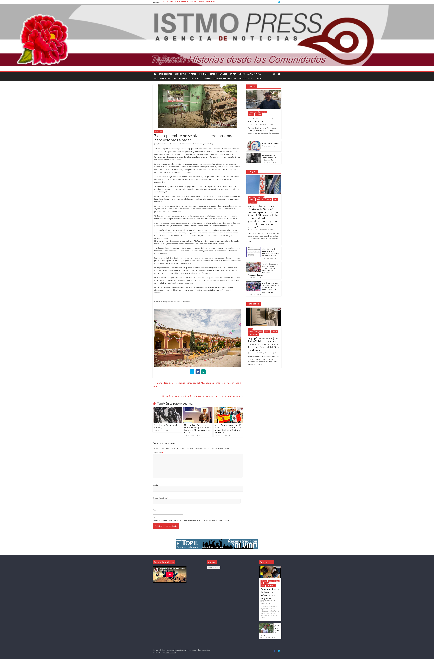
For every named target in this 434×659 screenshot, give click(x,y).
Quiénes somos (165, 74)
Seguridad (183, 79)
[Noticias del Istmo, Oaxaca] (217, 35)
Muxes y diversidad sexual (165, 79)
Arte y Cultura (254, 74)
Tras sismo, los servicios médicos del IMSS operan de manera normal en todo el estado (197, 384)
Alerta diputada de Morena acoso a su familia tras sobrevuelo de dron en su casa (270, 252)
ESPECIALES (203, 74)
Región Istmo (180, 74)
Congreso (207, 79)
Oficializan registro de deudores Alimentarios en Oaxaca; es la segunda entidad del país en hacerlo (270, 287)
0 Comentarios (186, 144)
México (242, 74)
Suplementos (271, 585)
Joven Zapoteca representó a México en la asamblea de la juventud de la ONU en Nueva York (228, 429)
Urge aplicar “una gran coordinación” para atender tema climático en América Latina (197, 429)
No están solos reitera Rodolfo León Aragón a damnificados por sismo (202, 396)
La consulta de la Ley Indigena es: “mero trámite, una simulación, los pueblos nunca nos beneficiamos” (197, 1)
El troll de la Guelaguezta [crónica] (166, 426)
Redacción (175, 144)
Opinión (258, 79)
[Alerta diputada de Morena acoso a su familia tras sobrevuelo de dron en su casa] (253, 248)
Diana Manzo (199, 144)
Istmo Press (265, 124)
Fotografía (258, 332)
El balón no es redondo (270, 143)
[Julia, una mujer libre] (266, 624)
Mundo (271, 581)
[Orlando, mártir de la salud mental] (263, 91)
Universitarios (245, 79)
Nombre (156, 485)
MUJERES (192, 74)
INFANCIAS (260, 200)
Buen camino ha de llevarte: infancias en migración (270, 594)
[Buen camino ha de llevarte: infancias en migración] (270, 567)
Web (154, 510)
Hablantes (195, 79)
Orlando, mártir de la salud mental (260, 120)
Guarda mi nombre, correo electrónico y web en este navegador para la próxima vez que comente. (191, 520)
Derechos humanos (218, 74)
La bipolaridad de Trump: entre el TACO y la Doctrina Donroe (270, 157)
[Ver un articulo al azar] (278, 74)
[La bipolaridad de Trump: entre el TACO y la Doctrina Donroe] (253, 154)
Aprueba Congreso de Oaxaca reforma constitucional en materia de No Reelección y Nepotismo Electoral (263, 269)
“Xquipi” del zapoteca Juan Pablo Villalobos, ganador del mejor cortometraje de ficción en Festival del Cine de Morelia (263, 344)
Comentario (158, 452)
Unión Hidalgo (208, 144)
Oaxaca (233, 74)
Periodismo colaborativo (225, 79)
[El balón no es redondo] (253, 142)
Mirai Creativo (170, 652)
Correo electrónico (160, 498)
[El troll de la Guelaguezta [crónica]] (167, 408)
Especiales (158, 132)
